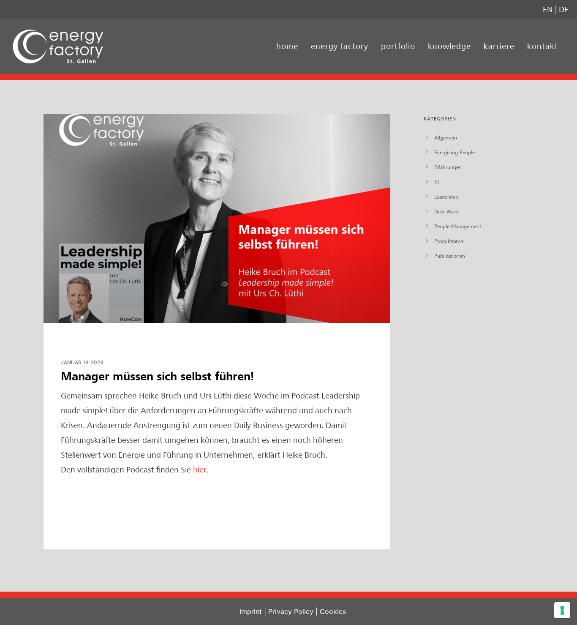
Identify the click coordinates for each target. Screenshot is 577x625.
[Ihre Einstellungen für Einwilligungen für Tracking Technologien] (562, 610)
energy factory (339, 46)
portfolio (398, 46)
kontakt (542, 46)
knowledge (449, 46)
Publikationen (449, 255)
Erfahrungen (448, 167)
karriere (499, 46)
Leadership (446, 196)
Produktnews (449, 240)
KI (436, 181)
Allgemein (445, 137)
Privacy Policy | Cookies (307, 611)
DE (564, 9)
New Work (446, 211)
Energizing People (454, 152)
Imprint (251, 611)
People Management (457, 226)
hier (200, 470)
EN (548, 9)
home (287, 46)
